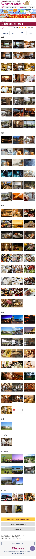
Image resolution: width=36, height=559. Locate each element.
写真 (22, 33)
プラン (14, 33)
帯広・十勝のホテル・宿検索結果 (10, 537)
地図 (30, 33)
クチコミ (10, 27)
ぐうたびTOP (5, 535)
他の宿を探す (18, 529)
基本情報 (5, 33)
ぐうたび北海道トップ (17, 543)
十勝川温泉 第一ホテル (13, 24)
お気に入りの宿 (10, 7)
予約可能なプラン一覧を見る (18, 519)
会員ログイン (28, 7)
